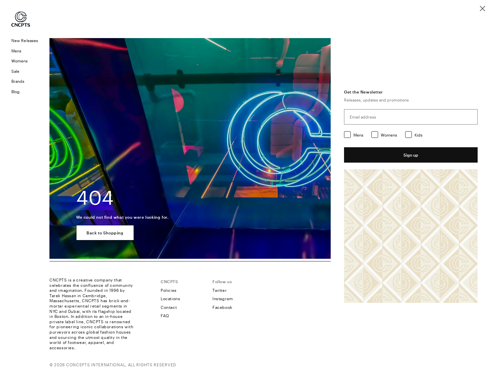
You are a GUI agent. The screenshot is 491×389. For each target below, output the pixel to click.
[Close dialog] (482, 8)
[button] (24, 51)
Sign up (410, 155)
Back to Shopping (105, 232)
